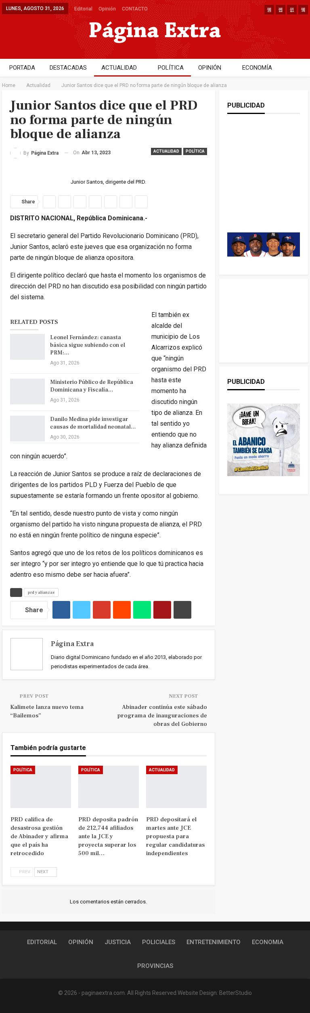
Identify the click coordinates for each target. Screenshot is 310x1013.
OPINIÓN (209, 67)
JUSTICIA (118, 942)
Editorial (83, 9)
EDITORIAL (42, 942)
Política (195, 151)
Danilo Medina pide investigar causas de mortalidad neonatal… (93, 423)
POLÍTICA (171, 67)
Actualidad (166, 151)
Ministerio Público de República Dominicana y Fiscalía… (91, 386)
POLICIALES (158, 942)
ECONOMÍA (257, 67)
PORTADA (22, 67)
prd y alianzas (41, 592)
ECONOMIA (267, 942)
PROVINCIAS (155, 965)
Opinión (107, 9)
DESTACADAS (68, 67)
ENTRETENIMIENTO (213, 942)
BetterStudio (235, 993)
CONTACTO (135, 9)
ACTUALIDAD (119, 67)
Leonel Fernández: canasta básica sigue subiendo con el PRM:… (87, 345)
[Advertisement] (268, 181)
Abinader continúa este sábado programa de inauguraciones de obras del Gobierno (162, 715)
